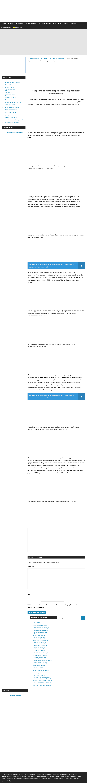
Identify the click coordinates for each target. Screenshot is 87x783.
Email (29, 600)
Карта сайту (12, 780)
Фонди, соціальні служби (13, 102)
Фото (54, 23)
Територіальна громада (12, 82)
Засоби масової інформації (14, 120)
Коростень (19, 23)
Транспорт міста (10, 95)
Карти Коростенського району (42, 680)
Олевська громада (39, 650)
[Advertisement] (54, 15)
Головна (3, 23)
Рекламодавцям (6, 27)
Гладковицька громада (40, 630)
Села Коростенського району (42, 683)
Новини (10, 23)
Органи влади (9, 87)
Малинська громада (39, 643)
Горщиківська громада (40, 633)
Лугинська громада (39, 638)
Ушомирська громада (40, 655)
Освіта (7, 100)
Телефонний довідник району (42, 660)
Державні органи (10, 90)
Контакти (73, 23)
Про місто (8, 85)
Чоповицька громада (39, 658)
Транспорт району (39, 675)
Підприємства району (40, 663)
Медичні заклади (10, 97)
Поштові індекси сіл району (42, 678)
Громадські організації (12, 122)
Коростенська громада (40, 640)
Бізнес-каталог (46, 23)
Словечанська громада (40, 653)
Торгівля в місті (10, 105)
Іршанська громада (39, 635)
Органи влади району (40, 625)
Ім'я (29, 594)
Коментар (31, 566)
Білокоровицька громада (41, 628)
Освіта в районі (38, 668)
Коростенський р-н (32, 23)
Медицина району (39, 665)
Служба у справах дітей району (43, 673)
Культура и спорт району (41, 670)
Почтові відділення (11, 110)
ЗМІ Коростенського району (42, 685)
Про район (36, 623)
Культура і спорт (10, 115)
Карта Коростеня (10, 112)
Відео (60, 23)
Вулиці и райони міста (12, 117)
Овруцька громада (39, 648)
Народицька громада (40, 645)
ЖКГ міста (8, 92)
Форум (66, 23)
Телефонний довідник (12, 107)
